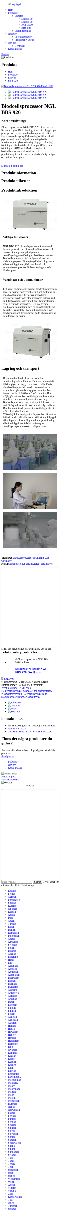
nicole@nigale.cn (17, 728)
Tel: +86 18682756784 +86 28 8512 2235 (30, 731)
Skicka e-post (8, 776)
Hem (10, 9)
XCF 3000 (27, 24)
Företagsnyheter (23, 36)
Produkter (13, 12)
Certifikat (19, 45)
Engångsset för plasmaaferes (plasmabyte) (31, 563)
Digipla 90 (26, 21)
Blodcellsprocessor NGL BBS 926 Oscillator (31, 670)
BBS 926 (26, 27)
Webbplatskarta (9, 687)
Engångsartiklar (23, 30)
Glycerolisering (32, 693)
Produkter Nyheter (24, 39)
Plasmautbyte (32, 696)
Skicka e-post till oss (12, 165)
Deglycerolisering (10, 690)
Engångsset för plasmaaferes (36, 690)
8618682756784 (10, 779)
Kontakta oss (15, 48)
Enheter (19, 15)
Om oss (12, 42)
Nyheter (12, 33)
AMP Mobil (26, 687)
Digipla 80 (26, 18)
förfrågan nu (7, 756)
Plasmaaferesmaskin (11, 693)
